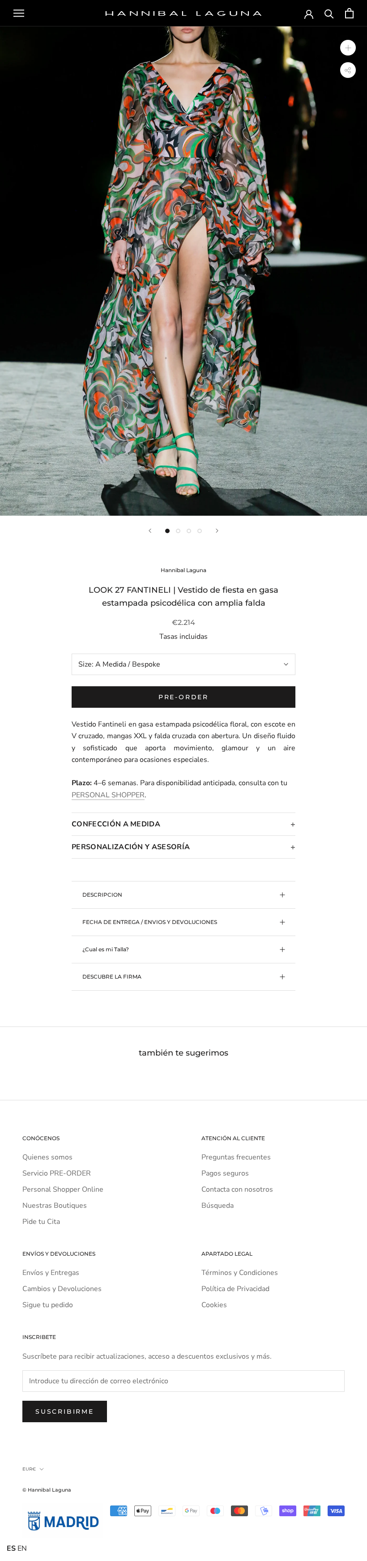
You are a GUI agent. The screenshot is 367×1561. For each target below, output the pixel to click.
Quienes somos (47, 1157)
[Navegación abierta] (18, 13)
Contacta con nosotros (237, 1189)
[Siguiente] (217, 531)
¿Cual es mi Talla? (105, 949)
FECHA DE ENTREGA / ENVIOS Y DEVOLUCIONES (149, 922)
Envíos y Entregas (50, 1273)
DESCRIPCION (102, 894)
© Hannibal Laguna (46, 1490)
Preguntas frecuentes (236, 1157)
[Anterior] (150, 531)
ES (11, 1548)
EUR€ (29, 1469)
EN (22, 1548)
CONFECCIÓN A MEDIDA (116, 824)
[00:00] (183, 271)
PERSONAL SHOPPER (108, 795)
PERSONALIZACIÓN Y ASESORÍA (131, 847)
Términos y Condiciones (239, 1273)
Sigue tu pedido (47, 1305)
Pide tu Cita (41, 1222)
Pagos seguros (225, 1173)
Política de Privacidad (235, 1289)
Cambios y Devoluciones (62, 1289)
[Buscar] (329, 13)
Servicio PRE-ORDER (56, 1173)
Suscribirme (64, 1411)
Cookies (214, 1305)
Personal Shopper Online (62, 1189)
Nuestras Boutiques (54, 1205)
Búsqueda (217, 1205)
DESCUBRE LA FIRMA (111, 976)
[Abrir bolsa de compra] (349, 13)
